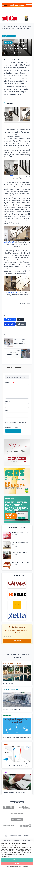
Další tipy (26, 840)
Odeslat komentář (13, 431)
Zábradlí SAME (9, 242)
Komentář (9, 382)
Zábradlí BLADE (9, 176)
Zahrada (16, 840)
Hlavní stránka (6, 26)
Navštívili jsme (15, 835)
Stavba (26, 835)
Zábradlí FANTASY (11, 292)
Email (7, 411)
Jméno (8, 401)
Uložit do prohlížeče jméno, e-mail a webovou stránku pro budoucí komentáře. (16, 425)
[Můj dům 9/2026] (26, 18)
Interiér (14, 26)
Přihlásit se (17, 641)
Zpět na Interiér (10, 36)
